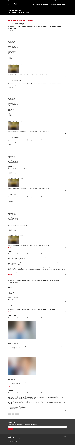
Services (11, 390)
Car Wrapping (53, 4)
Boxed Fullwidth (14, 137)
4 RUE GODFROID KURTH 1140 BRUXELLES (61, 0)
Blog (10, 305)
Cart (10, 0)
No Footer (12, 251)
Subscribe (10, 429)
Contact (64, 4)
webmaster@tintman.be (36, 26)
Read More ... (10, 133)
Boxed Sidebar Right (16, 23)
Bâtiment (59, 4)
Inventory (12, 194)
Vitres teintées (39, 4)
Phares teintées (46, 4)
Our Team (12, 315)
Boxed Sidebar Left (15, 80)
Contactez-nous (14, 278)
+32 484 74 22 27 (52, 0)
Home (33, 4)
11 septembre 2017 (13, 26)
